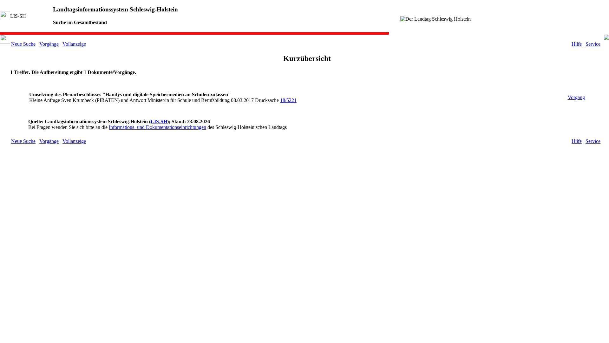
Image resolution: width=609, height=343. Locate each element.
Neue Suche (23, 44)
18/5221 (288, 100)
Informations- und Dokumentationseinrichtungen (157, 127)
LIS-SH (159, 121)
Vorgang (576, 97)
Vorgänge (49, 44)
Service (593, 44)
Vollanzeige (74, 44)
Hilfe (577, 44)
